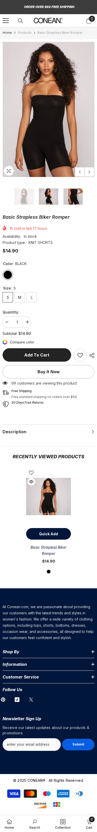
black (48, 571)
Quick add (48, 534)
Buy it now (49, 371)
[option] (48, 109)
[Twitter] (31, 699)
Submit (78, 744)
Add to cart (36, 355)
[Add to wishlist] (31, 473)
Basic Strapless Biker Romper (48, 550)
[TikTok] (17, 699)
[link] (80, 355)
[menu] (6, 21)
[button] (79, 171)
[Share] (90, 355)
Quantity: (11, 312)
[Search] (20, 21)
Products (25, 33)
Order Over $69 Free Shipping (49, 7)
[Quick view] (31, 482)
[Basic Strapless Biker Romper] (48, 496)
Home (7, 33)
